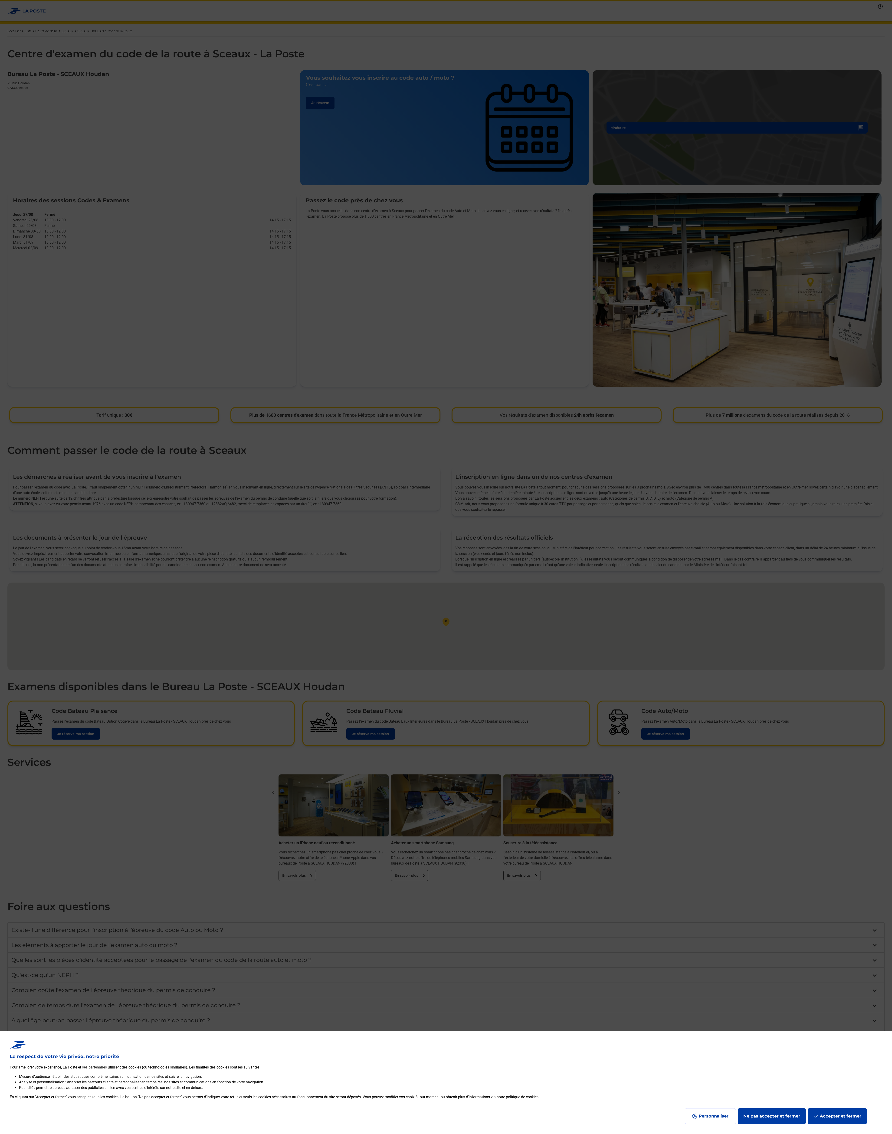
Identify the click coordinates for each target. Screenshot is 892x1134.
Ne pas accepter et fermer (771, 1116)
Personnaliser (713, 1116)
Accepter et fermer (840, 1116)
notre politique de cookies (517, 1097)
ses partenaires (94, 1067)
